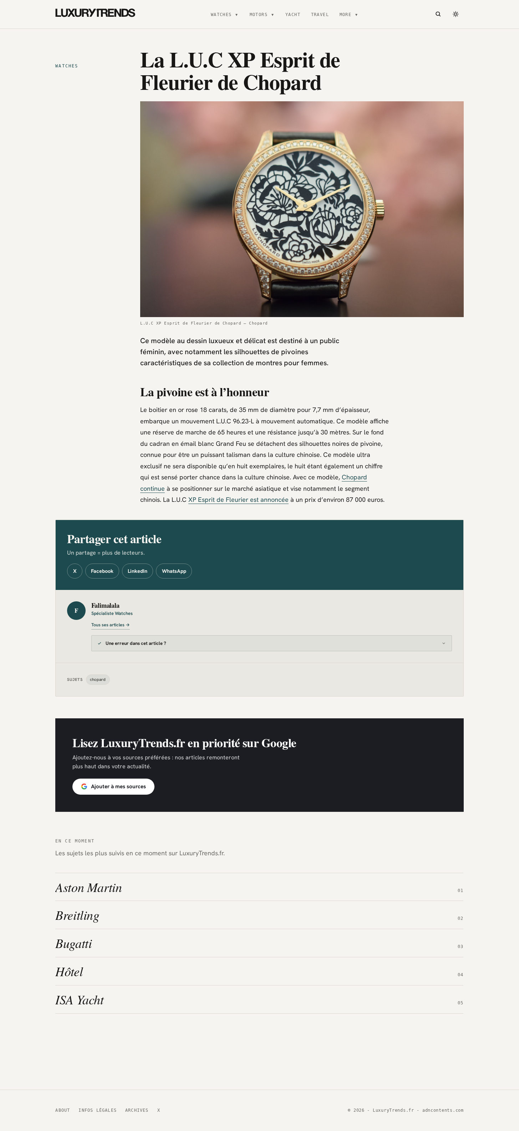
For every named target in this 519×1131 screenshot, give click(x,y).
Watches (221, 14)
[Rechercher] (438, 14)
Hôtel (69, 971)
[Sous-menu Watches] (236, 14)
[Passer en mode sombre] (456, 14)
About (62, 1110)
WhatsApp (174, 571)
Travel (320, 14)
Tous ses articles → (110, 625)
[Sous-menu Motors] (272, 14)
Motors (259, 14)
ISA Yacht (79, 999)
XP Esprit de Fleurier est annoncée (238, 499)
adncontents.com (443, 1110)
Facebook (102, 571)
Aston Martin (88, 886)
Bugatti (73, 943)
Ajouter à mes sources (118, 786)
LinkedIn (137, 571)
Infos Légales (97, 1110)
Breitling (77, 914)
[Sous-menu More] (356, 14)
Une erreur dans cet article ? (136, 643)
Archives (137, 1110)
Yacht (292, 14)
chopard (98, 679)
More (346, 14)
